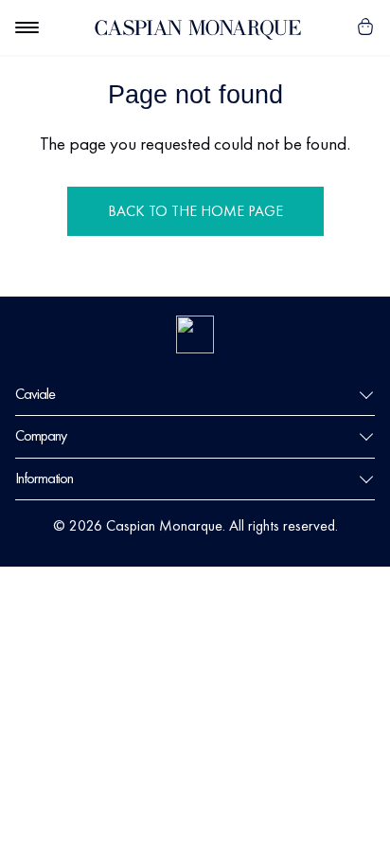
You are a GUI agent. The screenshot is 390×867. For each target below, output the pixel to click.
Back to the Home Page (195, 211)
